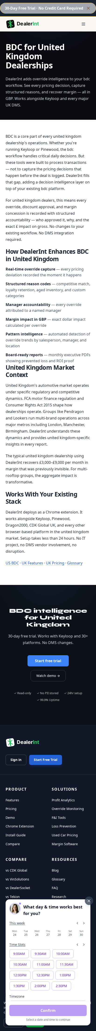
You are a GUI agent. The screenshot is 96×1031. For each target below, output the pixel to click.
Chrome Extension (20, 826)
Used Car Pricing (65, 835)
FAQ (55, 888)
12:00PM (20, 975)
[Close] (89, 901)
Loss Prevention (64, 826)
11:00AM (43, 964)
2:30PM (61, 986)
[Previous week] (77, 923)
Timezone (16, 996)
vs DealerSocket (18, 888)
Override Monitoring (68, 808)
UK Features (32, 563)
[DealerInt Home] (23, 24)
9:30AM (40, 953)
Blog (55, 870)
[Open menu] (83, 24)
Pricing (11, 808)
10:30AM (20, 964)
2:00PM (40, 986)
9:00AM (19, 953)
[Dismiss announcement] (88, 8)
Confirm (48, 1010)
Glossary (74, 563)
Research (59, 896)
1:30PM (19, 986)
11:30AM (66, 964)
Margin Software (65, 844)
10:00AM (63, 953)
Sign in (15, 759)
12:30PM (43, 975)
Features (12, 800)
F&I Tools (59, 817)
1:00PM (65, 975)
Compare (13, 844)
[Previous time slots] (77, 944)
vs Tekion (13, 896)
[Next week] (84, 923)
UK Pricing (55, 563)
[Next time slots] (84, 944)
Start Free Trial (45, 759)
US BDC (12, 563)
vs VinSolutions (17, 879)
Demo (10, 817)
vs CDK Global (16, 870)
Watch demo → (48, 675)
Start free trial (48, 660)
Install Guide (16, 835)
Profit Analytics (63, 800)
